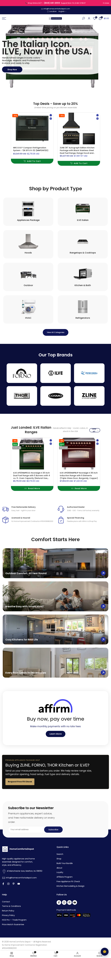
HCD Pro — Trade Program (14, 920)
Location (53, 11)
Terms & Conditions (11, 906)
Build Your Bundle (65, 863)
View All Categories (55, 332)
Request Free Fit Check (20, 781)
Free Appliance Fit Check (68, 881)
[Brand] (22, 373)
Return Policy (8, 910)
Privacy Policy (8, 915)
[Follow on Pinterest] (13, 883)
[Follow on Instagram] (8, 883)
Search (60, 854)
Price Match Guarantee (13, 924)
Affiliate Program (65, 877)
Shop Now (12, 69)
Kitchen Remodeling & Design (70, 886)
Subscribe (53, 829)
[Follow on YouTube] (18, 883)
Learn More (56, 733)
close (5, 3)
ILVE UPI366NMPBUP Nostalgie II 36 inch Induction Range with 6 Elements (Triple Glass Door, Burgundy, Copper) (79, 475)
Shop (59, 858)
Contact (6, 901)
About (59, 868)
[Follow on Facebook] (3, 883)
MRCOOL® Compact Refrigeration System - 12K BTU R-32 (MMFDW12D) (30, 149)
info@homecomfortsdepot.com (57, 9)
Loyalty (60, 872)
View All (94, 430)
